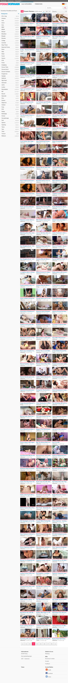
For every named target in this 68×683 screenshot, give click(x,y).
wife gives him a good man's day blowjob (60, 429)
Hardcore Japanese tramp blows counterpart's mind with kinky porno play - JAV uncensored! (60, 573)
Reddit (49, 670)
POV (10, 109)
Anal (10, 20)
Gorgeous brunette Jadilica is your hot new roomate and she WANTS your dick (60, 363)
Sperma (10, 122)
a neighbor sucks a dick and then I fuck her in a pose (60, 586)
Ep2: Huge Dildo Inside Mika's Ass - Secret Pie (60, 36)
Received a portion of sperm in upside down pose (28, 337)
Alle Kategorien (27, 4)
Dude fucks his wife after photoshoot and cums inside (44, 481)
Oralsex (10, 100)
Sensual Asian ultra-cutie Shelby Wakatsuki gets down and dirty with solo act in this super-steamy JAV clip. (44, 455)
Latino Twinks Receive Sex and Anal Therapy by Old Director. (44, 377)
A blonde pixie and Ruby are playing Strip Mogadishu (44, 154)
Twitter (49, 676)
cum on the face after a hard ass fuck (44, 233)
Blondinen (10, 33)
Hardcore (10, 78)
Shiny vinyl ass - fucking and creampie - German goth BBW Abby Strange (60, 521)
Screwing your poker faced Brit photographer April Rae (60, 377)
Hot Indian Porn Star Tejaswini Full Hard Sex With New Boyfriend (60, 481)
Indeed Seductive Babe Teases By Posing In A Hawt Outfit (60, 220)
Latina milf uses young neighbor (60, 128)
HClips (37, 260)
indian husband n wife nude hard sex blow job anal (60, 233)
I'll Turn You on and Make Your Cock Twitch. (44, 350)
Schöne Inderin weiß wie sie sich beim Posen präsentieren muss (28, 167)
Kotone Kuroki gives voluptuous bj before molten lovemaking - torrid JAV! (28, 377)
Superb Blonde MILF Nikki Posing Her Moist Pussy (44, 167)
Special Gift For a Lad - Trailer (60, 259)
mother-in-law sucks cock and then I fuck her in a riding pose (28, 573)
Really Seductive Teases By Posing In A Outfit (60, 494)
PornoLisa (3, 1)
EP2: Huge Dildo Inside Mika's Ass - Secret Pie (44, 23)
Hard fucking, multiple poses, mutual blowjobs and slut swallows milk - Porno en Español (60, 23)
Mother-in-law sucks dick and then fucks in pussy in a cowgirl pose (44, 246)
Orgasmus (10, 102)
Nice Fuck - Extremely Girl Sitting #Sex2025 (44, 507)
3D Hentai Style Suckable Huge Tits (28, 468)
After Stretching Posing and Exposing (44, 141)
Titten (10, 131)
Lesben (10, 87)
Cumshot (10, 42)
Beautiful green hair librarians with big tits (60, 468)
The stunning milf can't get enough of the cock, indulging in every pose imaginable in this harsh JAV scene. (60, 403)
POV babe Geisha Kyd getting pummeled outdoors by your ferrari (44, 416)
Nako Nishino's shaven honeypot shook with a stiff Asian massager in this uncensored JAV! (28, 534)
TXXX (21, 51)
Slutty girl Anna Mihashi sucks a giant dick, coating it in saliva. (28, 206)
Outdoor (10, 104)
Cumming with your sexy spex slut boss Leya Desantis (28, 638)
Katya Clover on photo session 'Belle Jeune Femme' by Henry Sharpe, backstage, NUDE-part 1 (60, 75)
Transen (10, 133)
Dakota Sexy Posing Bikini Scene (44, 206)
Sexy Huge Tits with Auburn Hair (44, 89)
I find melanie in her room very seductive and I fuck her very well (60, 167)
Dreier (10, 53)
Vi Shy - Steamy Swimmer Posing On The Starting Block (28, 49)
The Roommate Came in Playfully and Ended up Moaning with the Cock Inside (28, 115)
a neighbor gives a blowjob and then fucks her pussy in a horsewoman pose (28, 272)
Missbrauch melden (50, 658)
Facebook (50, 673)
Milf (10, 91)
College (10, 40)
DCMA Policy (24, 653)
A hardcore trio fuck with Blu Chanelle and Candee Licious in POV (44, 494)
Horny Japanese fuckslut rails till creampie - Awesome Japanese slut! (28, 547)
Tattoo (10, 127)
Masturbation (10, 89)
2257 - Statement (25, 658)
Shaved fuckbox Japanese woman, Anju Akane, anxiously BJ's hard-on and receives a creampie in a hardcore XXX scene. (28, 363)
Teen (10, 129)
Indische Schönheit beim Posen (28, 193)
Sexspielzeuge (10, 118)
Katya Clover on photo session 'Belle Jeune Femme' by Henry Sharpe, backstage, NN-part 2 (28, 23)
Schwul (10, 116)
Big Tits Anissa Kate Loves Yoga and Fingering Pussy (44, 442)
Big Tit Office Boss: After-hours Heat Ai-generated (28, 36)
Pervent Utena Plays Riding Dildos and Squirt (44, 363)
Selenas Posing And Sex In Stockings (60, 311)
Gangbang (10, 65)
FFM (10, 60)
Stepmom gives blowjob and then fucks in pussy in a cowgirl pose (44, 311)
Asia (10, 25)
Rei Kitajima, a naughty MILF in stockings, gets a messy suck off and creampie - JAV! (44, 573)
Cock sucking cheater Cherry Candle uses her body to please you (28, 625)
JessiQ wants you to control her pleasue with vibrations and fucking (44, 298)
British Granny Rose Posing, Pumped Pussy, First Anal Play (28, 507)
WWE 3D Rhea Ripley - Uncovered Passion (28, 599)
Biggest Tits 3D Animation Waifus (44, 429)
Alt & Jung (10, 16)
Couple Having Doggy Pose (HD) (44, 75)
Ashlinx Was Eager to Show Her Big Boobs (44, 612)
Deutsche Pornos (10, 47)
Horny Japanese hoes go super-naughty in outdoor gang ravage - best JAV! (60, 507)
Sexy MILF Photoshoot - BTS (60, 337)
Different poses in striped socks (44, 272)
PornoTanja (18, 1)
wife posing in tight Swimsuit (60, 115)
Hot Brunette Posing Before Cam (44, 638)
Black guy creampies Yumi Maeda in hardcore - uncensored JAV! (28, 350)
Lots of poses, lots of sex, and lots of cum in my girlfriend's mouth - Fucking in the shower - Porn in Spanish (44, 62)
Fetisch (10, 58)
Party (10, 107)
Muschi (10, 93)
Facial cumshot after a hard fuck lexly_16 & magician (28, 285)
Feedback (47, 663)
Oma (10, 98)
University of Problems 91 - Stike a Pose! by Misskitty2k (28, 311)
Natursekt (10, 96)
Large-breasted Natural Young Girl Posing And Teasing (28, 403)
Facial (10, 56)
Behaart (10, 31)
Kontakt (47, 661)
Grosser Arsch (10, 69)
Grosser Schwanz (10, 71)
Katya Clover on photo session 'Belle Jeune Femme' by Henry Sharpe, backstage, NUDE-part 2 (44, 49)
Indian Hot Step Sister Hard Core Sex (28, 481)
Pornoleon (22, 169)
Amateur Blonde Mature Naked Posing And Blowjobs (44, 285)
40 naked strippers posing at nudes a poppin (60, 534)
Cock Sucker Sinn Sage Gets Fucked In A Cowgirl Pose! (28, 141)
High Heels (10, 80)
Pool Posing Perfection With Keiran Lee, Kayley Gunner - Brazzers (60, 62)
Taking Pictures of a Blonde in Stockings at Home (60, 625)
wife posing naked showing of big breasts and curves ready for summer (44, 115)
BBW (10, 27)
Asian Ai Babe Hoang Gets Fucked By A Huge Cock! (28, 298)
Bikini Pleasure (24, 128)
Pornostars (38, 4)
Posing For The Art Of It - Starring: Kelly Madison (44, 390)
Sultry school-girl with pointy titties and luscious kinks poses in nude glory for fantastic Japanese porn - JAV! (28, 494)
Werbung (47, 653)
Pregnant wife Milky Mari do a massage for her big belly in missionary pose (60, 89)
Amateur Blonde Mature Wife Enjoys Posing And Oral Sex (44, 259)
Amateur (10, 18)
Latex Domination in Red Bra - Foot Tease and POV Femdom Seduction (44, 403)
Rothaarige (10, 113)
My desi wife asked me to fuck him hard (28, 416)
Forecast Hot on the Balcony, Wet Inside (60, 560)
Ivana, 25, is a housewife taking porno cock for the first (60, 154)
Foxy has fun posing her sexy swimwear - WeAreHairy (28, 154)
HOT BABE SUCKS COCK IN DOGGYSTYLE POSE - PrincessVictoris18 (60, 599)
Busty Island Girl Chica (58, 638)
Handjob (10, 76)
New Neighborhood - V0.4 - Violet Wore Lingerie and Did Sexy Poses (28, 246)
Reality (10, 111)
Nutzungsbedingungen (26, 656)
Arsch (10, 22)
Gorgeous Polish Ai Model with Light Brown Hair (44, 36)
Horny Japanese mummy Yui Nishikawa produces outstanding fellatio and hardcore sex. (60, 416)
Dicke (10, 49)
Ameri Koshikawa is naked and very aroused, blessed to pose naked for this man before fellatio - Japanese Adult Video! (60, 390)
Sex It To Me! (56, 442)
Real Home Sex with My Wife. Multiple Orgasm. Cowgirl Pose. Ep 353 (28, 612)
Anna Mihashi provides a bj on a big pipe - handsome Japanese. (28, 429)
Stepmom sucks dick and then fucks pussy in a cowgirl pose (28, 220)
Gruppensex (10, 73)
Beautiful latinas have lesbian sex (44, 180)
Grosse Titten (10, 67)
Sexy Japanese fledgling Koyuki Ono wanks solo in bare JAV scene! (60, 547)
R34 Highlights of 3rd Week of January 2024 (28, 521)
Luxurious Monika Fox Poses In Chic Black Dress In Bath (44, 128)
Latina (10, 84)
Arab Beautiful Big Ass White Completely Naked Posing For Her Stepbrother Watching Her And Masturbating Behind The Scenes (28, 455)
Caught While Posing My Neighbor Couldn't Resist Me (44, 521)
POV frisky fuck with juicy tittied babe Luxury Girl (60, 612)
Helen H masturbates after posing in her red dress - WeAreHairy (60, 141)
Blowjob (10, 36)
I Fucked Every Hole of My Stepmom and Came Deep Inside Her (28, 586)
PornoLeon (11, 1)
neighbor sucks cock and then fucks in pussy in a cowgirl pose (60, 193)
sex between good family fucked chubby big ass (44, 102)
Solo (10, 120)
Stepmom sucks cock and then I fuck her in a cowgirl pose (44, 560)
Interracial (10, 82)
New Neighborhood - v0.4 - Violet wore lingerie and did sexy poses (28, 259)
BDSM (10, 29)
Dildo (10, 51)
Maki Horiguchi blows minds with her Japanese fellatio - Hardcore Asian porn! (44, 534)
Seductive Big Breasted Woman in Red (60, 102)
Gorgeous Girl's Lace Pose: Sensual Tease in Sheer (44, 324)
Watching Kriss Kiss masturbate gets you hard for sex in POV (28, 233)
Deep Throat (10, 45)
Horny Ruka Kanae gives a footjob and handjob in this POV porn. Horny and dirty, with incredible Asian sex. (60, 298)
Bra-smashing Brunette (26, 102)
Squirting (10, 124)
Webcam (10, 136)
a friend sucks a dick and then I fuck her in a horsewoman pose (44, 625)
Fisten (10, 62)
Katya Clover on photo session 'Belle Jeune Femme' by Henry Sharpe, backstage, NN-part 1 (60, 49)
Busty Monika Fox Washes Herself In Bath (60, 206)
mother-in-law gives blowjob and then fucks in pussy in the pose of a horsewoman (28, 324)
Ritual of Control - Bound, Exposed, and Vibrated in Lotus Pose (60, 246)
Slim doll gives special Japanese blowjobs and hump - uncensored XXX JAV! (44, 547)
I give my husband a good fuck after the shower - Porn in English (28, 89)
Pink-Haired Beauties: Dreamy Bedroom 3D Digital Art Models (44, 468)
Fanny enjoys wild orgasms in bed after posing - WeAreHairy (28, 442)
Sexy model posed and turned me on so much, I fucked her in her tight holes (28, 180)
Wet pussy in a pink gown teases (44, 337)
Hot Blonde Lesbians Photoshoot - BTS (44, 586)
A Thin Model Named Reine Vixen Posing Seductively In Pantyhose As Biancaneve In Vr (60, 350)
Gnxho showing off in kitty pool (28, 75)
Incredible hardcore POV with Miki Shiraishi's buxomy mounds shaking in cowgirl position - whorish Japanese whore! (60, 324)
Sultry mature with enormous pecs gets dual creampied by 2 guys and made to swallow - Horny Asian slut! (60, 272)
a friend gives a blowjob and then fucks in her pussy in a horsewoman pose (60, 285)
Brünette (10, 38)
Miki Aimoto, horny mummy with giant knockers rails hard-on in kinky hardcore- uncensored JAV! (44, 220)
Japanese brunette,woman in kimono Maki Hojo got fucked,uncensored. (28, 390)
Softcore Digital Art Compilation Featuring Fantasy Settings (60, 455)
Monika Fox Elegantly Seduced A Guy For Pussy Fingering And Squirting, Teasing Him (28, 560)
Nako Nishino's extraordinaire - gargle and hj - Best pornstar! (60, 180)
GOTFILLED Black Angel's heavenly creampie (28, 62)
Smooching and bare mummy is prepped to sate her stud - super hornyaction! (44, 193)
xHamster (22, 25)
